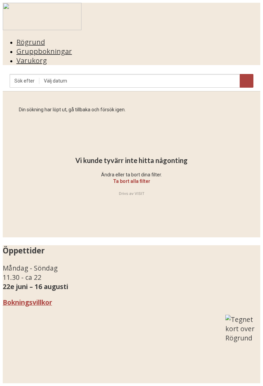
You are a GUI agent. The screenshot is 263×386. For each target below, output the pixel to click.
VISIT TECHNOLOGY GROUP (53, 369)
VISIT (140, 193)
